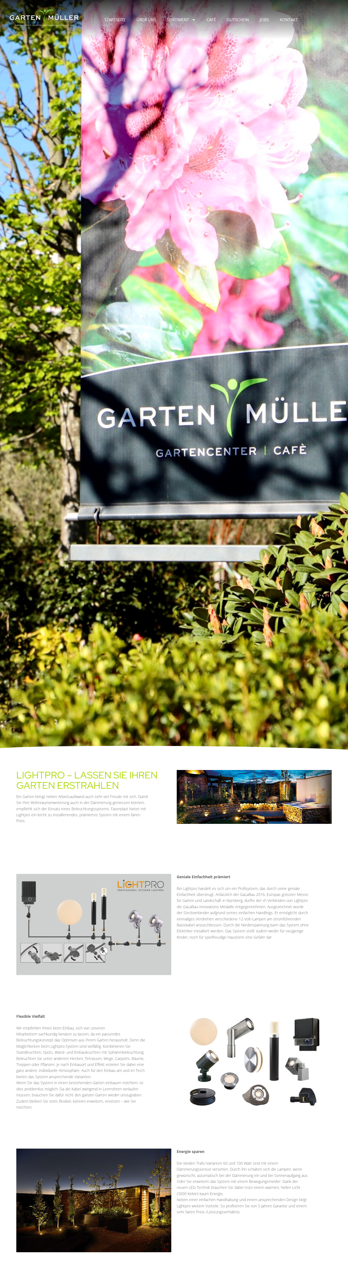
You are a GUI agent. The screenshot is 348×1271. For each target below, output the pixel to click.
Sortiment (178, 19)
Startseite (115, 19)
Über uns (146, 19)
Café (211, 19)
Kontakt (289, 19)
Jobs (264, 19)
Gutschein (238, 19)
